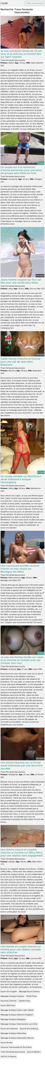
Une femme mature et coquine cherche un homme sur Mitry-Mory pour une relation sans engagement (22, 852)
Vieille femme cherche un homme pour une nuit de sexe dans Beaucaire (20, 361)
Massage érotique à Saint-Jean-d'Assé (17, 1010)
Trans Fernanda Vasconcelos (13, 1052)
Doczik (4, 3)
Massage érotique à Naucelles (13, 1033)
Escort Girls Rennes (9, 1028)
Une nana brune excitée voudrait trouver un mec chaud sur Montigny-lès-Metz (20, 568)
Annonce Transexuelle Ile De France (16, 1047)
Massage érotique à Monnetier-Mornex (17, 1038)
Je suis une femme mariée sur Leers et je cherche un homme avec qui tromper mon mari (22, 660)
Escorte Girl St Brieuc (29, 1028)
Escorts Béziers (34, 1052)
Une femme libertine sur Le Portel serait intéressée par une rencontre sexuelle (21, 765)
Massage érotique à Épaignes (13, 1019)
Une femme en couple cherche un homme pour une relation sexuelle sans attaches (21, 949)
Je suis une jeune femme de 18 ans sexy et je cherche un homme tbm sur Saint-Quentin (21, 53)
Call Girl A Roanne (8, 1056)
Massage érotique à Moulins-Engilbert (17, 1015)
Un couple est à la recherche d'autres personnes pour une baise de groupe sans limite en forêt (21, 170)
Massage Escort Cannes (29, 991)
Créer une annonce (34, 3)
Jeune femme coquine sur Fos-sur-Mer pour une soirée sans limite (21, 281)
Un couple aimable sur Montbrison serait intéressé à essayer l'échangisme (21, 479)
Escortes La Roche (9, 1001)
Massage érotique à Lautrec (12, 996)
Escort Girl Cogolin (9, 991)
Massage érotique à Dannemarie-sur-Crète (19, 1024)
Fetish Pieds (31, 996)
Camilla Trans (24, 1001)
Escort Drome (6, 1042)
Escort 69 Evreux (8, 1005)
